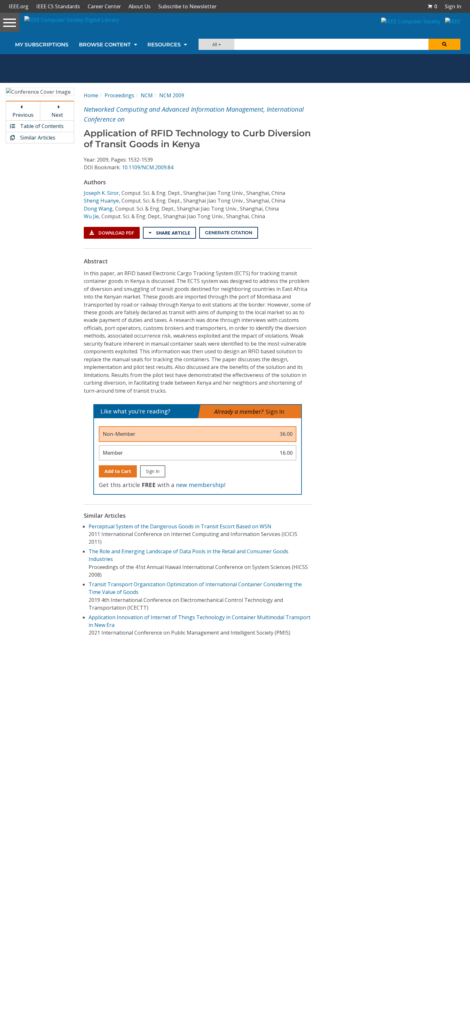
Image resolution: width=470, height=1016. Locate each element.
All (215, 44)
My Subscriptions (41, 45)
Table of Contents (41, 126)
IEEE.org (18, 6)
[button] (432, 6)
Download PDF (115, 233)
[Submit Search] (444, 44)
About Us (140, 6)
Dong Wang (98, 208)
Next (57, 114)
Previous (23, 114)
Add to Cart (118, 471)
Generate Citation (228, 233)
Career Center (104, 6)
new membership (200, 485)
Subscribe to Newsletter (187, 6)
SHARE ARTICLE (172, 233)
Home (91, 95)
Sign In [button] (453, 6)
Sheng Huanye (101, 200)
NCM (147, 95)
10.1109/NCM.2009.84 (147, 167)
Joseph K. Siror (101, 192)
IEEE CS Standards (58, 6)
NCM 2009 (171, 95)
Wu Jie (91, 216)
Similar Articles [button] (37, 137)
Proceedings (119, 95)
